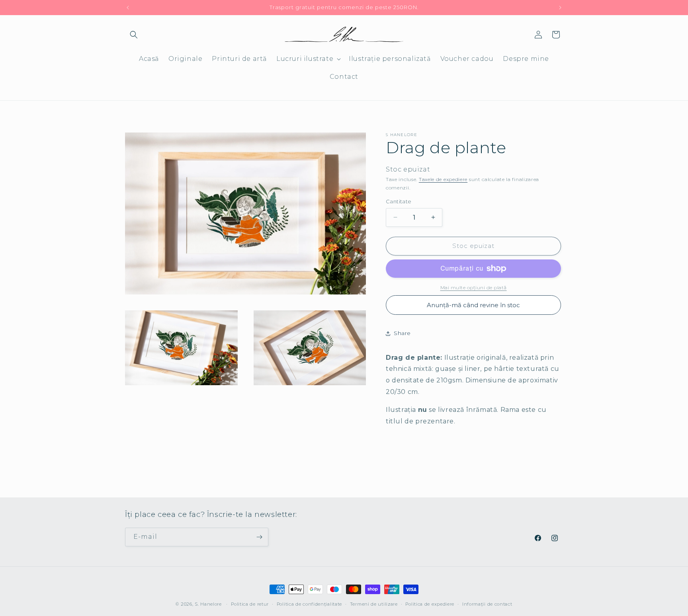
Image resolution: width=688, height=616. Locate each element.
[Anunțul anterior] (128, 7)
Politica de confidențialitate (309, 604)
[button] (134, 34)
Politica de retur (250, 604)
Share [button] (402, 333)
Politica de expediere (429, 604)
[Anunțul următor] (560, 7)
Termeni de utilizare (374, 604)
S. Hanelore (208, 604)
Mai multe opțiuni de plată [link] (473, 287)
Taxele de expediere (443, 179)
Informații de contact (487, 604)
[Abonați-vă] (259, 537)
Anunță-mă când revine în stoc (473, 305)
